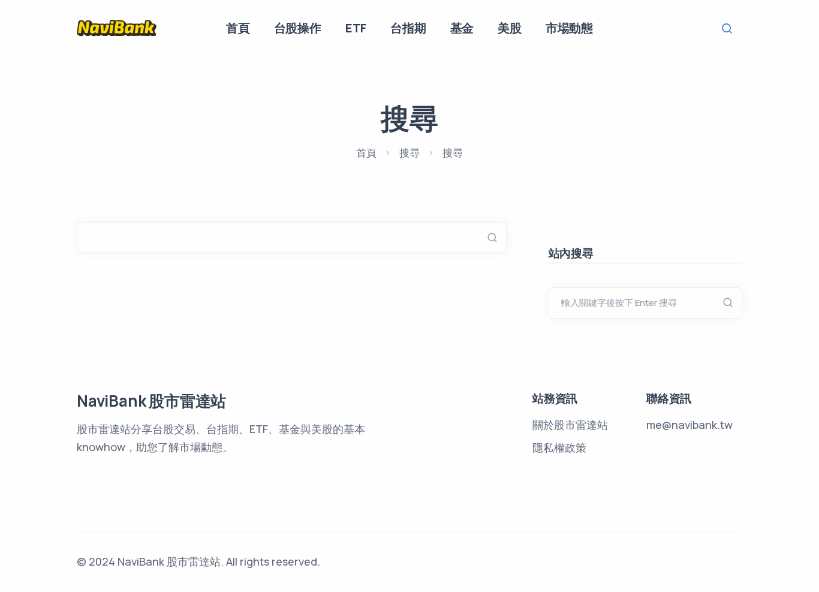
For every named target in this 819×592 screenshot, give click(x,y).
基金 (462, 28)
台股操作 (297, 28)
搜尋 (409, 153)
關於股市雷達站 (570, 424)
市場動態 (569, 28)
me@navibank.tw (689, 424)
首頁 (238, 28)
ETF (355, 28)
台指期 (408, 28)
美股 (510, 28)
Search (730, 28)
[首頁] (117, 27)
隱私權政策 (559, 447)
